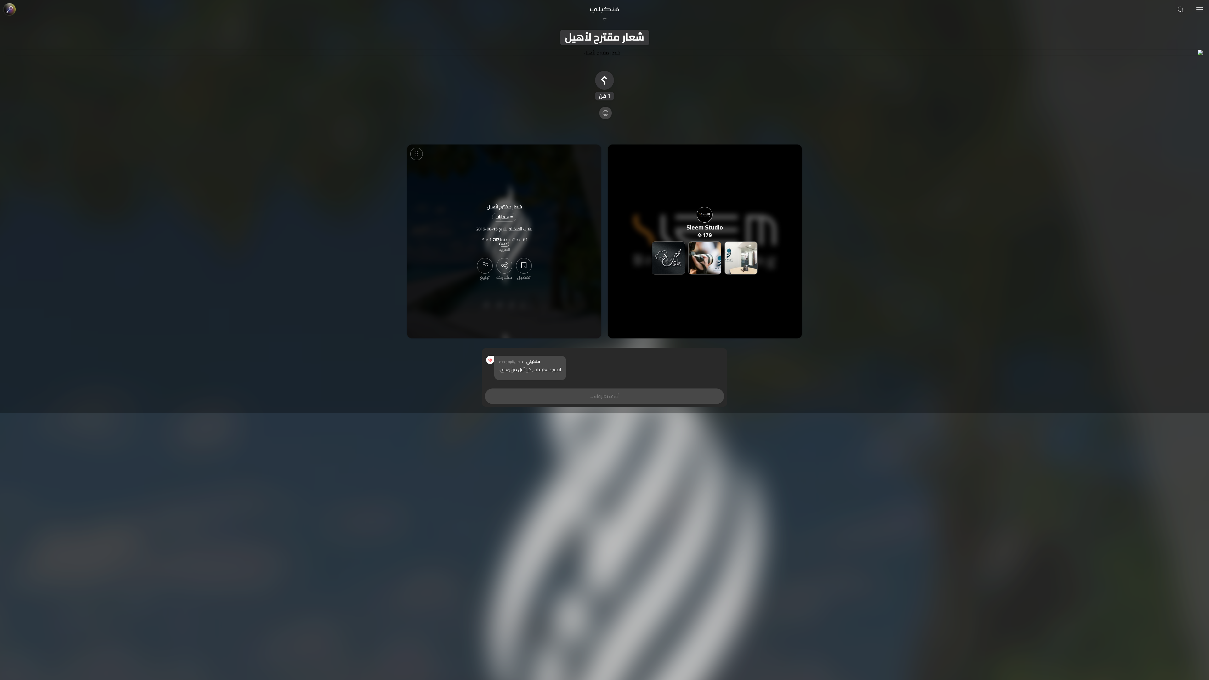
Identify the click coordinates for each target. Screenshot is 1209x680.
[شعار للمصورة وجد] (741, 258)
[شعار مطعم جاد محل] (668, 258)
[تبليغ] (485, 266)
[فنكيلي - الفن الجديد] (604, 9)
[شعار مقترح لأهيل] (604, 52)
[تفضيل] (524, 266)
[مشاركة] (504, 266)
